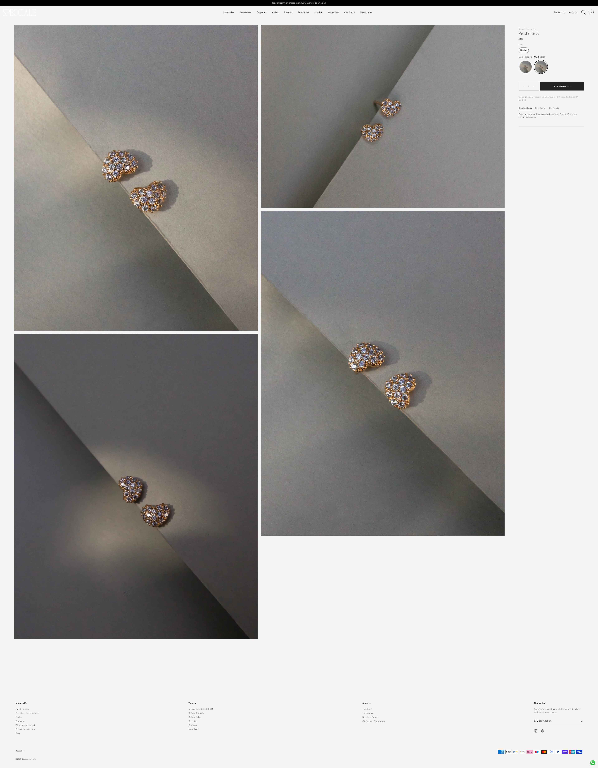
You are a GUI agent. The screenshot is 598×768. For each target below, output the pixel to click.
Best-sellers (245, 12)
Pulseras (288, 12)
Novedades (228, 12)
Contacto (20, 721)
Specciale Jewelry (527, 29)
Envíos (19, 717)
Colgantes (262, 12)
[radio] (524, 50)
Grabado (192, 725)
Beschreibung (525, 108)
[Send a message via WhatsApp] (592, 762)
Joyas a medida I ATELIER (200, 709)
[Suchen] (583, 12)
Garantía (192, 721)
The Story (367, 709)
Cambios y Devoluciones (27, 713)
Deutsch (558, 12)
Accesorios (333, 12)
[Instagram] (535, 731)
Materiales (193, 729)
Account (573, 12)
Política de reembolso (26, 729)
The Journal (367, 713)
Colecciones (366, 12)
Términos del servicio (26, 725)
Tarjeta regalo (22, 709)
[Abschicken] (580, 720)
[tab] (527, 108)
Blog (18, 733)
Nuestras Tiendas (370, 717)
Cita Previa (349, 12)
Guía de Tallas (194, 717)
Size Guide (540, 108)
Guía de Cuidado (196, 713)
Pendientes (303, 12)
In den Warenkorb (562, 86)
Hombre (319, 12)
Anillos (275, 12)
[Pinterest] (542, 731)
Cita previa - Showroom (373, 721)
